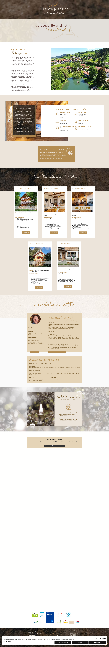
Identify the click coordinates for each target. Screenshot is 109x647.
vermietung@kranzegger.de (35, 370)
